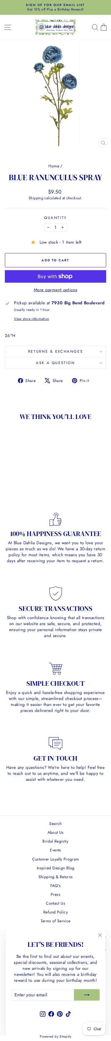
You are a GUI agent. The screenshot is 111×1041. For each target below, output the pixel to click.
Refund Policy (55, 912)
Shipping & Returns (55, 877)
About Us (56, 832)
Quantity (55, 217)
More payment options (55, 290)
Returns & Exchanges (55, 351)
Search (55, 823)
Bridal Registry (55, 841)
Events (55, 850)
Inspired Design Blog (56, 868)
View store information (31, 319)
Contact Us (55, 903)
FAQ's (55, 885)
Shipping (36, 198)
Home (53, 166)
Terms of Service (56, 921)
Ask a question (55, 363)
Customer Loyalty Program (55, 859)
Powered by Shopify (55, 1036)
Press (55, 894)
